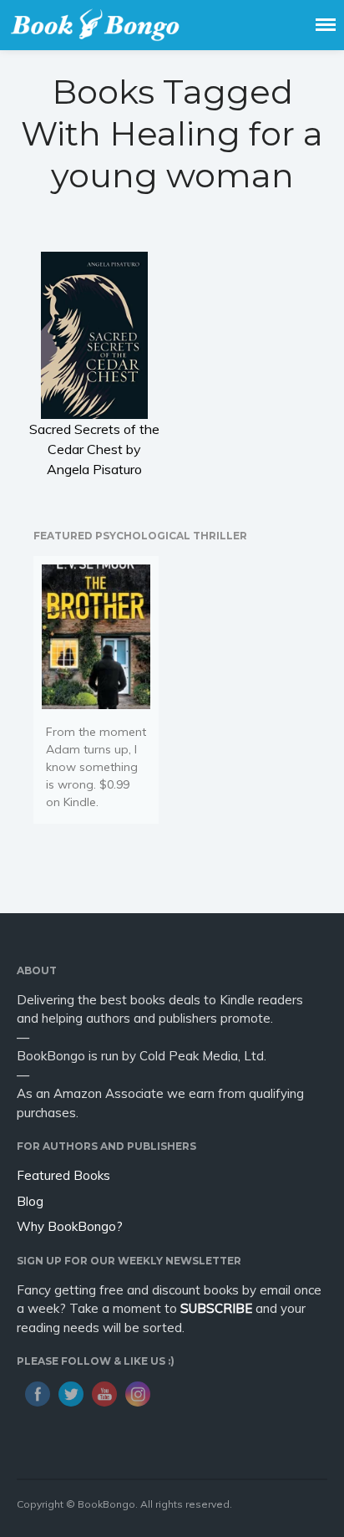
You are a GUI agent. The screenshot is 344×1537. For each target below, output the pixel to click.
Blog (30, 1201)
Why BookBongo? (70, 1226)
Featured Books (63, 1175)
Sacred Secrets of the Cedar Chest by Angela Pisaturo (94, 449)
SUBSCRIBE (216, 1308)
